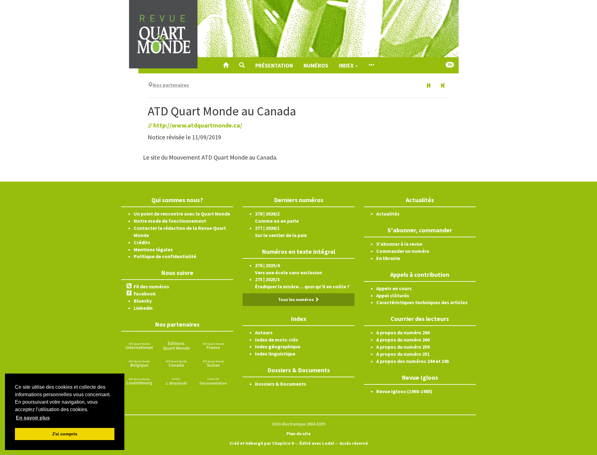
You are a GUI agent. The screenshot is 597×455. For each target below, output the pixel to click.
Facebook (145, 293)
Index (347, 65)
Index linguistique (275, 354)
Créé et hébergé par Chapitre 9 (261, 443)
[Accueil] (225, 65)
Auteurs (264, 332)
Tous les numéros (296, 299)
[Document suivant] (442, 86)
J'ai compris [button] (64, 433)
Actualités (388, 214)
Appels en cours (394, 288)
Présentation (274, 65)
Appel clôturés (392, 295)
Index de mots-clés (276, 340)
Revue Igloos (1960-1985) (404, 391)
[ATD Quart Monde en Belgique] (139, 363)
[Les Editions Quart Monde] (176, 345)
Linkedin (143, 308)
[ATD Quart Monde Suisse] (213, 363)
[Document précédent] (429, 86)
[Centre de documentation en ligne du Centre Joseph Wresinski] (213, 381)
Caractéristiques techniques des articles (422, 302)
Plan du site (298, 433)
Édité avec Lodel (316, 443)
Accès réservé (354, 443)
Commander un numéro (402, 251)
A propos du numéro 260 (403, 332)
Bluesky (143, 301)
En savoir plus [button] (33, 417)
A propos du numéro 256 (403, 347)
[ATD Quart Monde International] (139, 345)
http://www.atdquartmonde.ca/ (197, 125)
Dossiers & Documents (280, 384)
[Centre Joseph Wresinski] (176, 381)
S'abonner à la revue (399, 244)
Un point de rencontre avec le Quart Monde (182, 214)
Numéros (315, 65)
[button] (241, 65)
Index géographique (277, 346)
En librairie (388, 258)
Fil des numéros (151, 286)
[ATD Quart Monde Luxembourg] (139, 381)
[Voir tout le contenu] (371, 65)
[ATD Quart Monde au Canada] (176, 363)
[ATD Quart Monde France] (213, 345)
